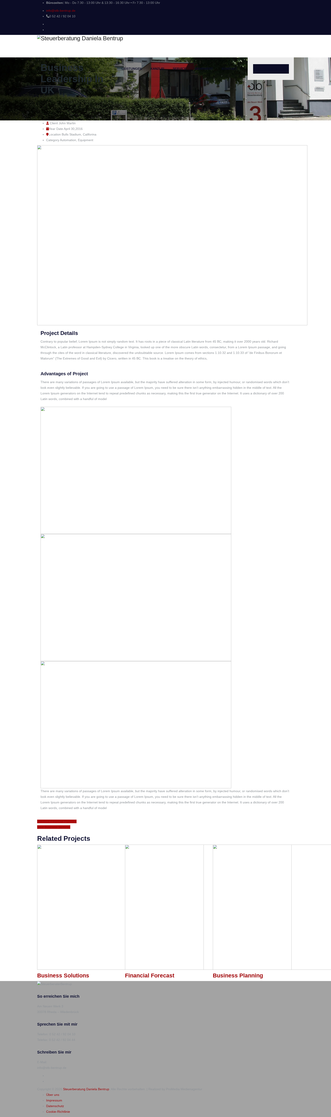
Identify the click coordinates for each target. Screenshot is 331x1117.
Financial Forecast (149, 975)
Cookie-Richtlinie (58, 1111)
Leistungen (132, 68)
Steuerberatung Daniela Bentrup (86, 1089)
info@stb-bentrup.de (60, 10)
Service (179, 68)
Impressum (54, 1100)
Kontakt (229, 68)
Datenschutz (55, 1106)
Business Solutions (63, 975)
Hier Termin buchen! (271, 69)
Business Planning (238, 975)
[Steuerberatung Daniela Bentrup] (165, 38)
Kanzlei (157, 68)
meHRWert (204, 68)
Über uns (52, 1095)
